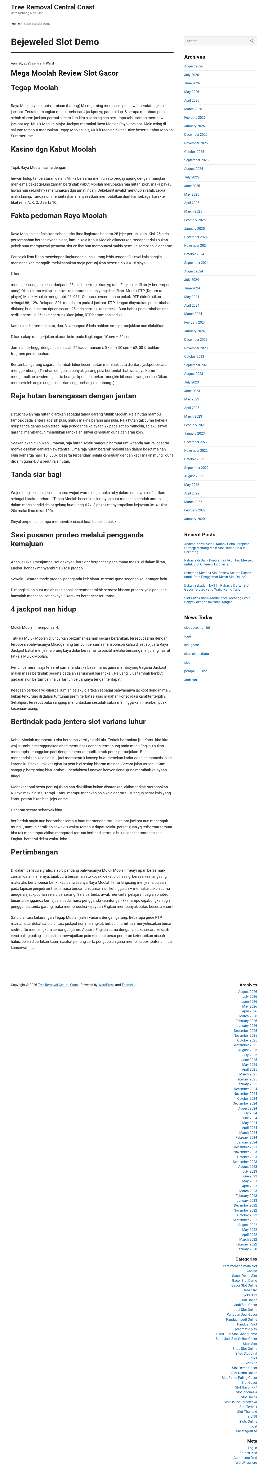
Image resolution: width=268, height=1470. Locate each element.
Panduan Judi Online (241, 1320)
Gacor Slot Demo (244, 1281)
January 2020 (194, 519)
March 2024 (193, 314)
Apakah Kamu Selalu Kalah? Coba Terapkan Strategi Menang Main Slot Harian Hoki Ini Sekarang (217, 548)
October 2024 (194, 254)
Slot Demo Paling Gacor (239, 1378)
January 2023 (194, 433)
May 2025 (191, 194)
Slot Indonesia (246, 1392)
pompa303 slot (195, 671)
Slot (254, 1358)
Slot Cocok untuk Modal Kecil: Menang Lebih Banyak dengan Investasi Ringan (217, 600)
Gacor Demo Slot (244, 1276)
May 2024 (191, 297)
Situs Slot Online (245, 1349)
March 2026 (193, 109)
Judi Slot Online (245, 1310)
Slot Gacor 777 (246, 1387)
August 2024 (193, 271)
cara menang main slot (240, 1266)
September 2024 (196, 263)
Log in (252, 1448)
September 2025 (196, 160)
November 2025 (196, 143)
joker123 (250, 1295)
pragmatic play (246, 1329)
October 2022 (194, 459)
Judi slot (190, 680)
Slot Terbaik (248, 1407)
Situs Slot (250, 1344)
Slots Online (248, 1422)
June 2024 (192, 288)
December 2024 (195, 237)
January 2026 (194, 126)
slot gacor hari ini (197, 628)
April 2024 (191, 305)
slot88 (252, 1416)
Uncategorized (246, 1431)
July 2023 (191, 382)
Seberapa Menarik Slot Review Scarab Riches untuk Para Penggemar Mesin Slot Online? (217, 575)
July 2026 (191, 75)
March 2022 (193, 502)
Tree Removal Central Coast (58, 985)
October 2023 (194, 357)
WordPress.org (246, 1463)
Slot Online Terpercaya (240, 1402)
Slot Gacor (249, 1383)
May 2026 (191, 92)
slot (187, 663)
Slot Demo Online (244, 1373)
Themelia (128, 985)
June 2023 (192, 391)
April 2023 (191, 408)
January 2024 (194, 331)
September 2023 (196, 365)
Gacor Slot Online (244, 1285)
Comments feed (245, 1458)
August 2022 (193, 476)
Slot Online (249, 1397)
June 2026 (192, 83)
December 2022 (195, 442)
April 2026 (191, 100)
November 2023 (196, 348)
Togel (253, 1426)
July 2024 (191, 280)
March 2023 (193, 416)
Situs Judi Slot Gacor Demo (236, 1334)
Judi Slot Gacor (245, 1305)
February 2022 (195, 510)
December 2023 (195, 340)
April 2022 (191, 493)
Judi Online (248, 1300)
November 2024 (196, 246)
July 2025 (191, 177)
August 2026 (193, 66)
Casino (252, 1271)
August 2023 (193, 374)
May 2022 (191, 485)
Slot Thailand (247, 1412)
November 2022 (196, 451)
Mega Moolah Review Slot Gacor (65, 73)
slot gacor (191, 645)
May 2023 (191, 399)
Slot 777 (251, 1363)
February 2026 (195, 118)
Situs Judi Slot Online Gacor (236, 1339)
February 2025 (195, 220)
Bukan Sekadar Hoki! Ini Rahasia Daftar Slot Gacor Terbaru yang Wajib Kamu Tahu (216, 587)
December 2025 (195, 135)
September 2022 (196, 468)
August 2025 (193, 169)
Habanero (250, 1290)
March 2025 (193, 211)
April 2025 (191, 203)
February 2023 (195, 425)
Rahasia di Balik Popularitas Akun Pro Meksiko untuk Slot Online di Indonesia (218, 562)
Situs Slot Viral (246, 1353)
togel (188, 636)
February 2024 (195, 322)
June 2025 (192, 186)
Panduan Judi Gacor (242, 1314)
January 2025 (194, 229)
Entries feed (248, 1453)
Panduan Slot (247, 1324)
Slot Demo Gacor (244, 1368)
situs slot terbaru (196, 654)
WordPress (106, 985)
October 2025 (194, 152)
